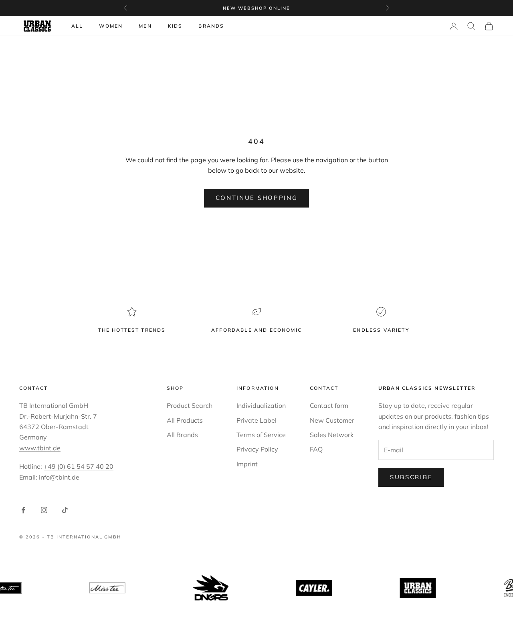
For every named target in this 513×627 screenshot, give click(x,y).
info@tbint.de (59, 477)
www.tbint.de (40, 448)
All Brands (182, 435)
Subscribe (411, 477)
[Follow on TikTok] (65, 510)
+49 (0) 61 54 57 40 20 (78, 466)
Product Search (189, 405)
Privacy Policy (257, 449)
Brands (211, 26)
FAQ (316, 449)
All (77, 26)
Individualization (261, 405)
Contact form (329, 405)
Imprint (247, 464)
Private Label (256, 420)
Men (145, 26)
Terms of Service (261, 435)
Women (111, 26)
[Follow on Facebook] (23, 510)
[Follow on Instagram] (44, 510)
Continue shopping (257, 198)
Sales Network (331, 435)
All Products (185, 420)
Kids (175, 26)
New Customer (332, 420)
